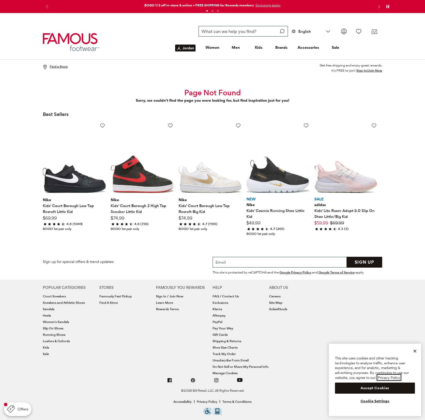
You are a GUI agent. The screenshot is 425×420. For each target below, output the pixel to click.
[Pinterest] (193, 382)
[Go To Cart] (374, 32)
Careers (275, 296)
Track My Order (224, 354)
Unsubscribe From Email (230, 360)
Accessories (308, 47)
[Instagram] (216, 382)
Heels (47, 315)
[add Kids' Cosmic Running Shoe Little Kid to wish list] (306, 125)
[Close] (415, 351)
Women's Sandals (56, 322)
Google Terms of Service (337, 272)
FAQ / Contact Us (225, 296)
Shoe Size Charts (225, 347)
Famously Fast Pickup (115, 296)
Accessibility (182, 402)
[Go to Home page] (71, 42)
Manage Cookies (225, 373)
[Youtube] (240, 382)
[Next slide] (378, 7)
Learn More (164, 303)
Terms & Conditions (237, 402)
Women (212, 47)
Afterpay (219, 315)
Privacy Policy (207, 402)
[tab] (207, 11)
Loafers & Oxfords (56, 341)
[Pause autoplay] (387, 6)
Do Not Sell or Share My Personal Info (240, 367)
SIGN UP (364, 262)
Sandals (48, 309)
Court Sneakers (54, 296)
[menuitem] (185, 52)
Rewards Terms (167, 309)
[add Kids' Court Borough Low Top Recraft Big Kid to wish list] (238, 125)
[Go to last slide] (46, 7)
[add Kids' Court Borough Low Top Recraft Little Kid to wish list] (102, 125)
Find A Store (108, 303)
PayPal (217, 322)
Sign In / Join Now (169, 296)
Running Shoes (54, 335)
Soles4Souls (278, 309)
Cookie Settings (375, 401)
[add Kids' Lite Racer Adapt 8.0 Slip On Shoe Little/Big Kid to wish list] (374, 125)
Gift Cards (220, 335)
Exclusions (220, 303)
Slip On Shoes (53, 328)
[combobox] (243, 31)
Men (236, 47)
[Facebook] (170, 382)
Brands (281, 47)
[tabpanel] (212, 4)
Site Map (275, 303)
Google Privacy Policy (295, 272)
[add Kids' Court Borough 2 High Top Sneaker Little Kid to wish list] (170, 125)
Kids (258, 47)
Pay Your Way (222, 328)
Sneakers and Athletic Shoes (64, 303)
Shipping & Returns (226, 341)
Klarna (217, 309)
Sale (335, 47)
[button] (268, 5)
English (304, 31)
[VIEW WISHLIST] (359, 31)
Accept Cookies (375, 388)
